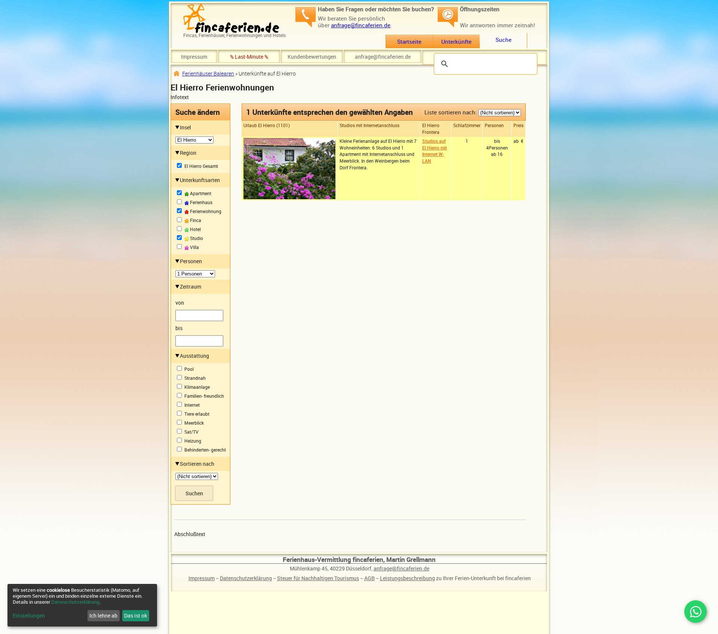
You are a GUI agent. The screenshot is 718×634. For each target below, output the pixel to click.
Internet (192, 405)
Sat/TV (191, 432)
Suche (503, 39)
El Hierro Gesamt (201, 166)
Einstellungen (29, 615)
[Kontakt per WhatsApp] (695, 611)
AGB (369, 578)
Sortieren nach (197, 463)
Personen (191, 261)
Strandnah (195, 378)
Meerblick (194, 423)
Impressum (194, 56)
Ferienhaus (200, 202)
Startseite (409, 41)
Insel (185, 127)
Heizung (192, 441)
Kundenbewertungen (312, 56)
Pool (189, 369)
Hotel (195, 229)
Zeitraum (190, 286)
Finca (195, 220)
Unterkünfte (456, 41)
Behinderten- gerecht (205, 450)
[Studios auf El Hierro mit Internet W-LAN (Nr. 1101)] (289, 168)
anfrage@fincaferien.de (360, 25)
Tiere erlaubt (196, 414)
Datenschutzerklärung (246, 578)
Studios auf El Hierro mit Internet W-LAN (434, 151)
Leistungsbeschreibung (407, 578)
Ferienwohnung (205, 211)
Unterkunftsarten (200, 180)
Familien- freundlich (204, 396)
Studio (196, 238)
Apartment (200, 193)
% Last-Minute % (249, 56)
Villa (194, 247)
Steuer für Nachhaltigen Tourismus (318, 578)
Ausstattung (194, 355)
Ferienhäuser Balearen (208, 73)
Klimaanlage (197, 387)
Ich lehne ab (103, 615)
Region (188, 152)
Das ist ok (135, 615)
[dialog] (82, 605)
